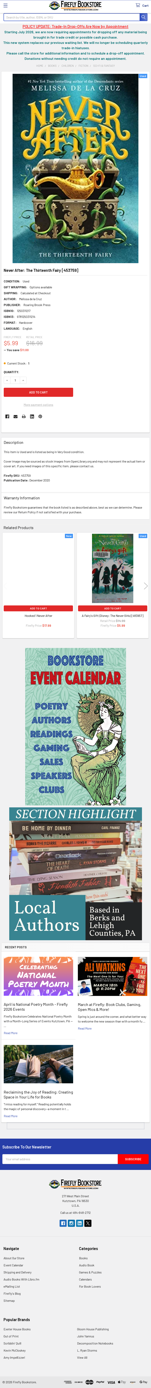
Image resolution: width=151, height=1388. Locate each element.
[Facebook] (7, 416)
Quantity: (11, 372)
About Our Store (14, 1258)
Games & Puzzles (90, 1272)
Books (83, 1258)
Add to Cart (38, 608)
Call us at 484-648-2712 (75, 1212)
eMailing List (12, 1286)
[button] (75, 726)
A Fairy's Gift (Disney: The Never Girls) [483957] (113, 615)
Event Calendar (13, 1265)
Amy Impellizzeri (14, 1357)
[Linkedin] (32, 416)
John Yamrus (85, 1336)
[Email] (15, 416)
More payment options (38, 404)
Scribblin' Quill (12, 1343)
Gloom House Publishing (93, 1329)
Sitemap (9, 1300)
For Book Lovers (90, 1286)
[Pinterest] (40, 416)
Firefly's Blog (12, 1293)
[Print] (23, 416)
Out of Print (11, 1336)
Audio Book (86, 1265)
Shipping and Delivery (17, 1272)
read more (10, 1033)
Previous (5, 586)
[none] (75, 168)
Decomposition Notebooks (95, 1343)
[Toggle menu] (5, 5)
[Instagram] (71, 1223)
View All (82, 1357)
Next (146, 586)
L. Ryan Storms (87, 1350)
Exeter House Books (17, 1329)
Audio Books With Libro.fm (21, 1279)
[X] (87, 1223)
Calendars (85, 1279)
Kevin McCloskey (15, 1350)
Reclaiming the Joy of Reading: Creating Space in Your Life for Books (38, 1094)
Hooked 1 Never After (38, 615)
